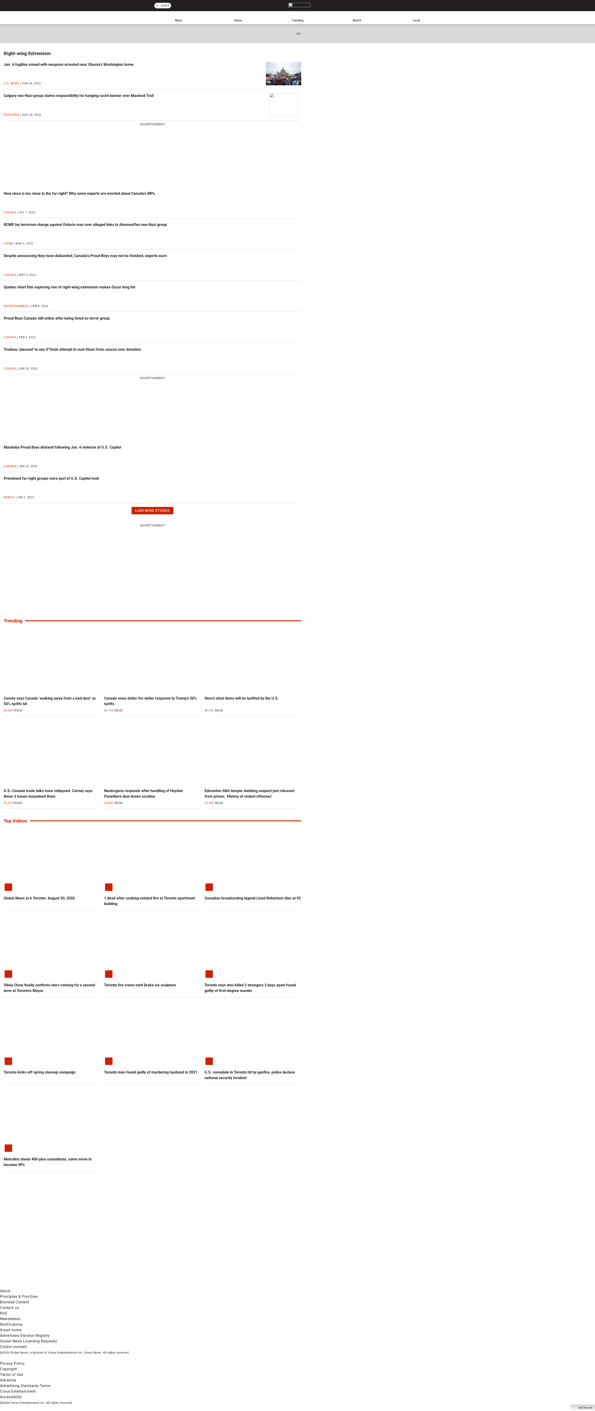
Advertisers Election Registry (25, 1335)
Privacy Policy (12, 1363)
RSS (3, 1313)
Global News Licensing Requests (28, 1341)
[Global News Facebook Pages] (35, 1249)
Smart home (10, 1330)
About (5, 1291)
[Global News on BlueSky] (247, 1285)
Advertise (8, 1380)
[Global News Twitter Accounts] (106, 1249)
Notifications (11, 1324)
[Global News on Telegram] (177, 1285)
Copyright (8, 1369)
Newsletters (10, 1319)
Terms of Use (11, 1374)
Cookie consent (13, 1347)
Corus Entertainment (18, 1391)
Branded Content (14, 1302)
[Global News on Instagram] (247, 1249)
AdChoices (585, 1407)
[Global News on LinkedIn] (35, 1285)
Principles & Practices (19, 1296)
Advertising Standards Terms (25, 1386)
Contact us (9, 1307)
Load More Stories (152, 511)
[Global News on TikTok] (106, 1285)
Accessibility (11, 1397)
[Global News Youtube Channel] (177, 1249)
